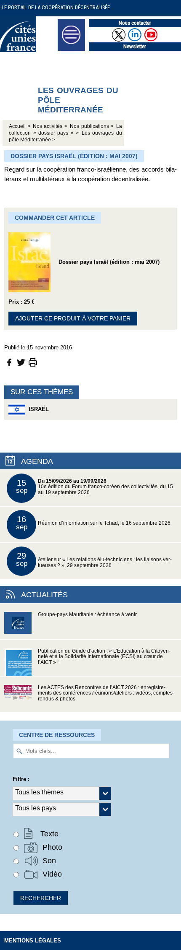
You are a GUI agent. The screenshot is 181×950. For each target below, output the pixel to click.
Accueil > (21, 126)
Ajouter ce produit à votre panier (72, 318)
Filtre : (21, 779)
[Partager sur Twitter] (21, 362)
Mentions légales (32, 940)
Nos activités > (50, 126)
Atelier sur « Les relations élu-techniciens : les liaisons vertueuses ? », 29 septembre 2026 (94, 559)
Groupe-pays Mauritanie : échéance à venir (87, 614)
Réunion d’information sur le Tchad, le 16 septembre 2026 (93, 523)
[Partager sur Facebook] (9, 362)
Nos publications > (92, 126)
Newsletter (134, 46)
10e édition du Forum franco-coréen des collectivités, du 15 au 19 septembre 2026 (94, 486)
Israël (37, 409)
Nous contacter (135, 23)
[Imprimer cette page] (33, 362)
